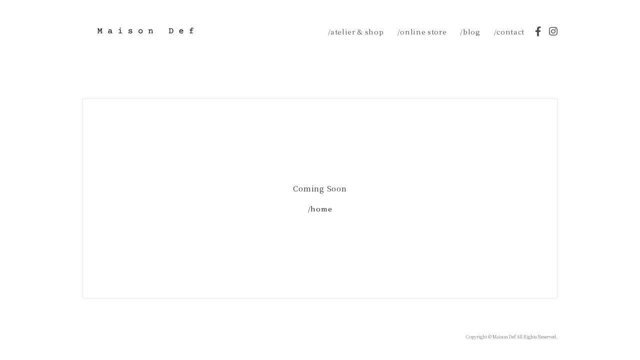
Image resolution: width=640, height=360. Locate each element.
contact (510, 31)
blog (471, 31)
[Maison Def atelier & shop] (146, 30)
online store (423, 31)
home (321, 209)
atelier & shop (357, 31)
